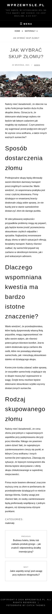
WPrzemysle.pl (26, 5)
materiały (30, 31)
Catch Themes (36, 605)
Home (18, 31)
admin (37, 65)
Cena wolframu (20, 453)
